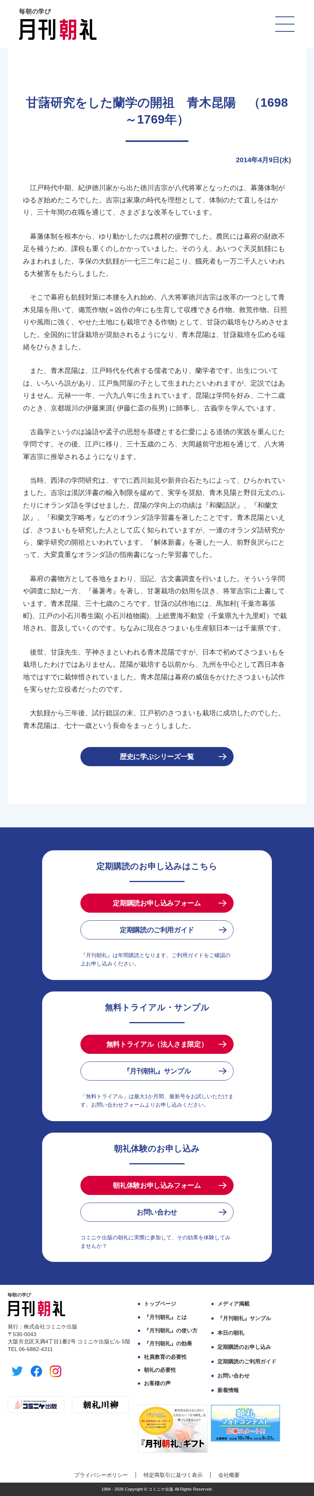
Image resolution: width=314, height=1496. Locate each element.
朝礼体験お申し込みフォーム (157, 1185)
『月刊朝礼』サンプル (157, 1071)
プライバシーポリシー (101, 1475)
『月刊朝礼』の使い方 (171, 1330)
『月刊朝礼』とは (165, 1317)
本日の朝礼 (231, 1333)
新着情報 (228, 1390)
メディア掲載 (234, 1304)
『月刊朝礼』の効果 (168, 1343)
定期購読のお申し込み (244, 1347)
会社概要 (229, 1475)
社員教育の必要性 (165, 1357)
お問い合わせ (157, 1212)
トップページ (160, 1304)
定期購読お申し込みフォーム (157, 903)
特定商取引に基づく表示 (173, 1475)
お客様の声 (157, 1383)
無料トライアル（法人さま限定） (157, 1044)
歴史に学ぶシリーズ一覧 (157, 756)
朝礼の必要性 (160, 1370)
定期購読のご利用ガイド (157, 930)
